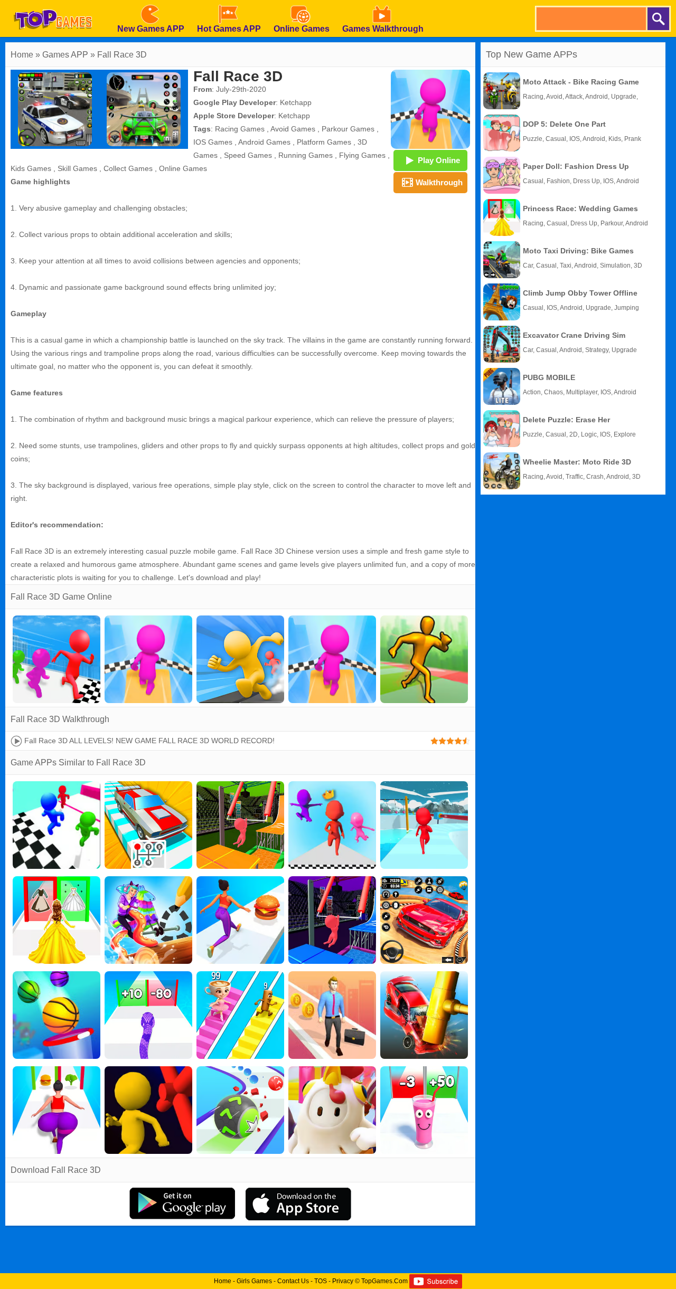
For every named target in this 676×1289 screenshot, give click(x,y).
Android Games (264, 142)
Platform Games (324, 142)
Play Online (439, 160)
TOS (320, 1281)
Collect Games (128, 168)
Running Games (305, 155)
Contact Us (293, 1281)
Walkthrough (439, 182)
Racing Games (240, 129)
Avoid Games (292, 129)
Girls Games (254, 1281)
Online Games (183, 168)
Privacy (342, 1281)
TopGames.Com (384, 1281)
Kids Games (31, 168)
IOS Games (212, 142)
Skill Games (77, 168)
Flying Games (362, 155)
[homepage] (52, 3)
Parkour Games (348, 129)
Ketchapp (296, 102)
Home (22, 54)
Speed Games (248, 155)
